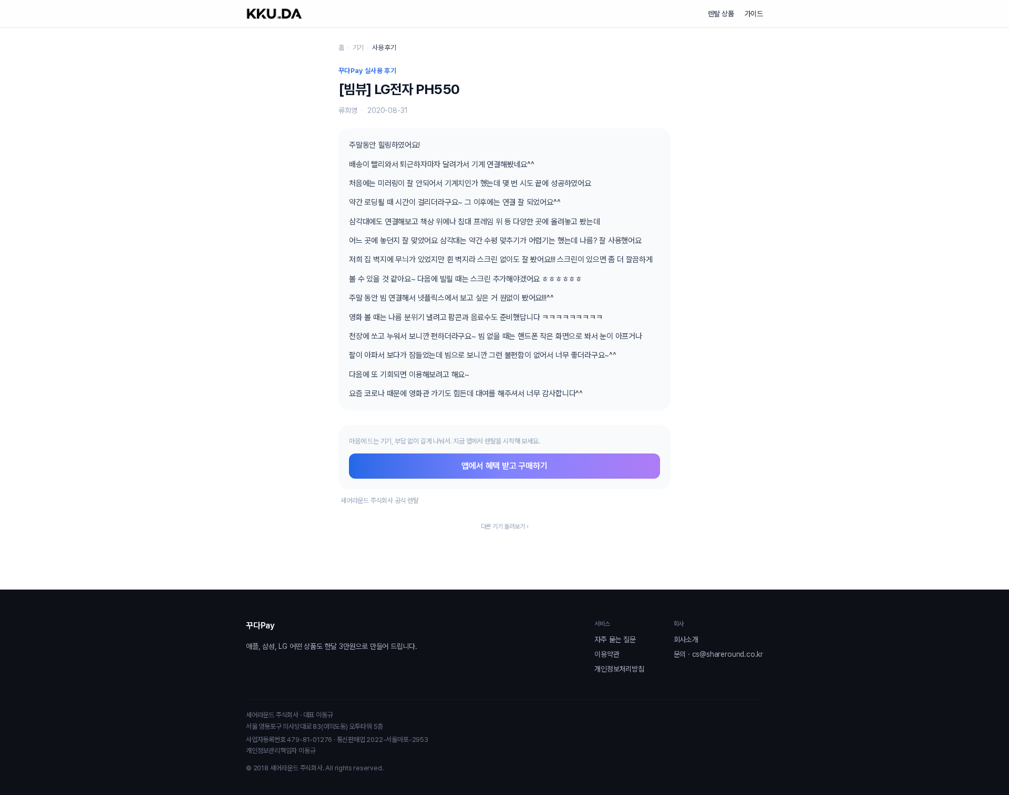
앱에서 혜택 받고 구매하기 (504, 466)
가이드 (754, 13)
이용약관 (606, 654)
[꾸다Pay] (274, 13)
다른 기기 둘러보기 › (505, 526)
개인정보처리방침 (619, 669)
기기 (358, 47)
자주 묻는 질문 (614, 639)
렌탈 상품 (721, 13)
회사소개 (686, 639)
